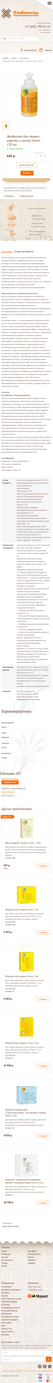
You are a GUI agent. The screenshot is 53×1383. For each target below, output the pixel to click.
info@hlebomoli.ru (35, 1289)
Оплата (4, 1295)
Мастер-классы (34, 1254)
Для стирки (7, 1226)
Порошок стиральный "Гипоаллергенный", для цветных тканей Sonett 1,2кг (25, 1112)
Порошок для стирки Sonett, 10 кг (22, 1042)
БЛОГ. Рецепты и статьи (11, 1298)
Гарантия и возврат (9, 1319)
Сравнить (10, 196)
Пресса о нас (6, 1328)
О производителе (24, 251)
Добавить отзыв (10, 782)
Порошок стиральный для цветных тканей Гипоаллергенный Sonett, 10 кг (24, 1181)
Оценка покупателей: (13, 788)
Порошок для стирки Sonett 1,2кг (22, 909)
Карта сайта (6, 1322)
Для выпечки (7, 1260)
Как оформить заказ (9, 1316)
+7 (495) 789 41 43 (37, 26)
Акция (4, 1251)
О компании (6, 1286)
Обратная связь (34, 1286)
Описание (6, 251)
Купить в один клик (26, 165)
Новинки (31, 1260)
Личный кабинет (30, 50)
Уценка (31, 1257)
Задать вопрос (27, 196)
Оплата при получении (37, 208)
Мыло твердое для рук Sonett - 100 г (23, 842)
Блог (3, 1325)
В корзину (27, 173)
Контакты (5, 1292)
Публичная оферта (9, 1301)
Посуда (4, 1263)
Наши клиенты (7, 1331)
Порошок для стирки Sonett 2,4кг (22, 976)
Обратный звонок (43, 23)
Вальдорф (32, 1251)
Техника (4, 1257)
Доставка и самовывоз (11, 1289)
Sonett (16, 1226)
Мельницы (6, 1254)
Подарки (31, 1263)
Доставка (5, 1334)
